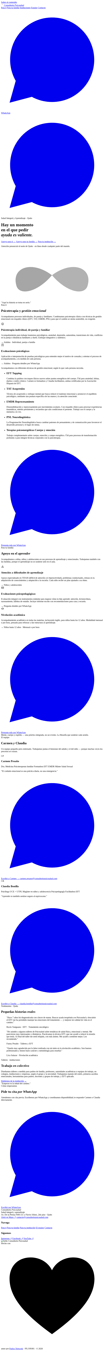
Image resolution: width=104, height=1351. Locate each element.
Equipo (34, 8)
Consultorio (14, 5)
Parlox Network (16, 1348)
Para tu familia (13, 8)
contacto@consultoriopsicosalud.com (32, 1217)
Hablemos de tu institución (14, 1081)
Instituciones (25, 8)
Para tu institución (47, 241)
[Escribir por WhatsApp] (52, 216)
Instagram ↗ (6, 1238)
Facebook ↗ (17, 1238)
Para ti (3, 8)
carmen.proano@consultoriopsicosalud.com (38, 878)
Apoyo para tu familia (26, 241)
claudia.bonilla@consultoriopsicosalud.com (38, 1003)
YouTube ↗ (28, 1238)
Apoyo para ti (8, 241)
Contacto (42, 8)
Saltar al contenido (9, 2)
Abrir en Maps (8, 1217)
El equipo (40, 1228)
